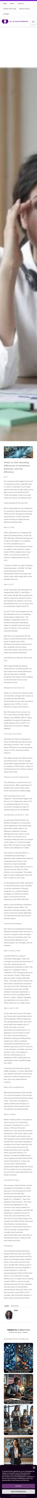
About (12, 3)
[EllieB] (9, 1319)
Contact (21, 3)
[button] (34, 1467)
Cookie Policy (13, 1495)
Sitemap (6, 14)
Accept (18, 1486)
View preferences (18, 1492)
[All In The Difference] (15, 26)
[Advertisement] (18, 47)
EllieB (16, 1310)
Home (5, 3)
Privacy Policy (22, 1495)
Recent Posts (15, 1306)
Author (7, 1306)
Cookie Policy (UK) (9, 9)
